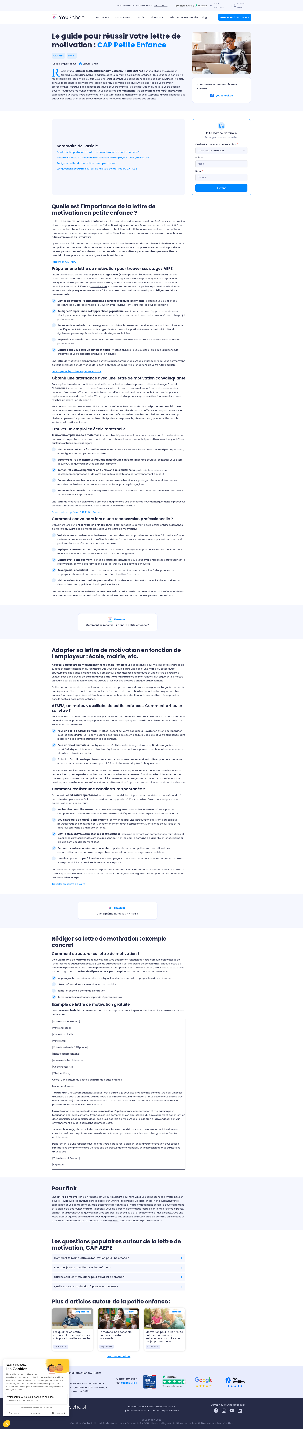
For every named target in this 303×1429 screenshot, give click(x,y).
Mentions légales (161, 1423)
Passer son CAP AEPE (64, 261)
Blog (204, 17)
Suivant (221, 188)
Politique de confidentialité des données (197, 1423)
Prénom (199, 157)
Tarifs (152, 1406)
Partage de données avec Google (23, 1400)
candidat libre (99, 286)
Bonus (94, 1387)
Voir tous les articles (118, 1356)
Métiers (84, 1387)
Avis (171, 17)
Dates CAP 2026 (79, 1391)
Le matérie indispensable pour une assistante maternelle (115, 1335)
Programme (84, 1383)
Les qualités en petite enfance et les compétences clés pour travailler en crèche (71, 1335)
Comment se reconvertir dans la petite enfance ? (117, 625)
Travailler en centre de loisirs (68, 884)
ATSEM (82, 731)
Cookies (228, 1423)
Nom (198, 171)
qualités (144, 349)
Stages (73, 1387)
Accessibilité (134, 1423)
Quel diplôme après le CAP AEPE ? (117, 913)
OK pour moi (58, 1413)
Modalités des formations (109, 1423)
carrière (114, 1220)
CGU (146, 1423)
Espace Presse (170, 1410)
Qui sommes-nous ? (136, 1410)
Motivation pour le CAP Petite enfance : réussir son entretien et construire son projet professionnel (164, 1336)
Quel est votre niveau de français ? (215, 144)
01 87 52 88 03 (160, 5)
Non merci (14, 1413)
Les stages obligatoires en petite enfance (76, 371)
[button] (6, 1423)
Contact (155, 1410)
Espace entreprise (188, 17)
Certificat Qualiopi (81, 1423)
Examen (97, 1383)
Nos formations (137, 1406)
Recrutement (165, 1406)
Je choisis (36, 1413)
